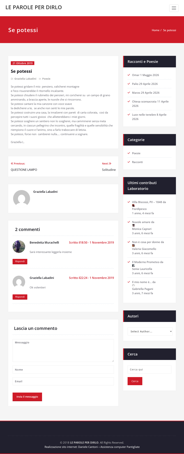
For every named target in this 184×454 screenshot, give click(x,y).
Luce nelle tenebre (144, 114)
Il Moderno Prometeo (145, 262)
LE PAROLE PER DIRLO (33, 7)
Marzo (136, 92)
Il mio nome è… (142, 282)
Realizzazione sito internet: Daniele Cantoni (71, 447)
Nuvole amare (141, 222)
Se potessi (169, 30)
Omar (135, 75)
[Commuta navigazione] (174, 8)
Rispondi (20, 261)
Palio (135, 84)
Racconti (137, 162)
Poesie (46, 78)
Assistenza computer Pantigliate (120, 447)
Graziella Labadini (25, 78)
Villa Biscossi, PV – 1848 (147, 202)
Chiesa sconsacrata (144, 101)
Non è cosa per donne (146, 242)
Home (156, 30)
